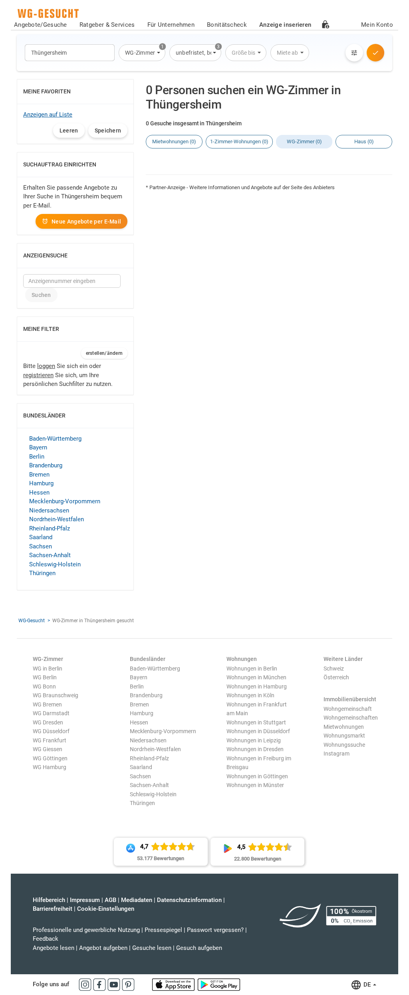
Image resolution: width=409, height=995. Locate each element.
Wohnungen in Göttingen (257, 776)
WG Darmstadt (51, 713)
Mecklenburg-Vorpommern (64, 501)
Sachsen (40, 546)
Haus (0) (364, 141)
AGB (110, 900)
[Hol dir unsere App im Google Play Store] (219, 984)
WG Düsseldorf (51, 731)
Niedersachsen (49, 510)
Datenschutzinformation (189, 900)
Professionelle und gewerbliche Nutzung (86, 930)
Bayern (38, 447)
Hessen (39, 492)
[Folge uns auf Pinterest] (128, 984)
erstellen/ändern (104, 353)
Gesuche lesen (151, 947)
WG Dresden (48, 722)
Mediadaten (136, 900)
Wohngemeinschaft (348, 709)
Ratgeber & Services (107, 24)
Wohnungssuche (344, 745)
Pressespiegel (163, 930)
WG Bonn (44, 686)
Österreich (336, 677)
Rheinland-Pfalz (49, 528)
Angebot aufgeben (103, 947)
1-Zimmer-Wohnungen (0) (239, 141)
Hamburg (41, 483)
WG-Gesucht (31, 620)
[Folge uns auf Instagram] (86, 984)
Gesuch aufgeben (199, 947)
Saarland (40, 537)
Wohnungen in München (256, 677)
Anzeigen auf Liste (47, 114)
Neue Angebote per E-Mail (86, 221)
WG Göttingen (50, 758)
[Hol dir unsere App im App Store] (174, 984)
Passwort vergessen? (215, 930)
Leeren (69, 130)
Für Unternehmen (171, 24)
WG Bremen (47, 704)
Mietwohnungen (344, 727)
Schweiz (334, 668)
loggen (46, 366)
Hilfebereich (49, 900)
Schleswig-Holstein (55, 564)
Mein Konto (377, 24)
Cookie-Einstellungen (105, 908)
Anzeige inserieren (285, 24)
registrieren (38, 375)
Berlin (36, 456)
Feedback (45, 938)
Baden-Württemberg (55, 438)
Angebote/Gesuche (40, 24)
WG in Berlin (47, 668)
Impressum (85, 900)
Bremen (39, 474)
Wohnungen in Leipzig (253, 740)
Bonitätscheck (227, 24)
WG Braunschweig (55, 695)
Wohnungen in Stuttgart (256, 722)
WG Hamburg (49, 767)
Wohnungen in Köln (250, 695)
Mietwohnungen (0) (174, 141)
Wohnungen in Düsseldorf (258, 731)
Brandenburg (45, 465)
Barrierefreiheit (52, 908)
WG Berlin (45, 677)
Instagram (336, 753)
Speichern (108, 130)
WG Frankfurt (49, 740)
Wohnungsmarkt (344, 735)
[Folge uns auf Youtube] (114, 984)
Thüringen (42, 573)
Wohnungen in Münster (255, 785)
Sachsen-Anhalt (50, 555)
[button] (142, 52)
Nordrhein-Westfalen (56, 519)
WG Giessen (47, 749)
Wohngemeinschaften (351, 717)
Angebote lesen (53, 947)
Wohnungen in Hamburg (256, 686)
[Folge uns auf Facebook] (100, 984)
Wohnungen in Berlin (251, 668)
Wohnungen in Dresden (255, 749)
